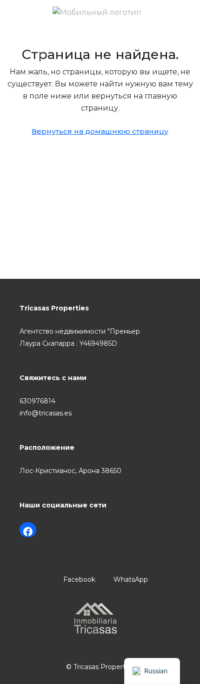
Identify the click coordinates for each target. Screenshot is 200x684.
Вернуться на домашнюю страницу (100, 131)
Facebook (78, 579)
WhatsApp (130, 579)
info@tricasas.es (46, 413)
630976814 (37, 401)
